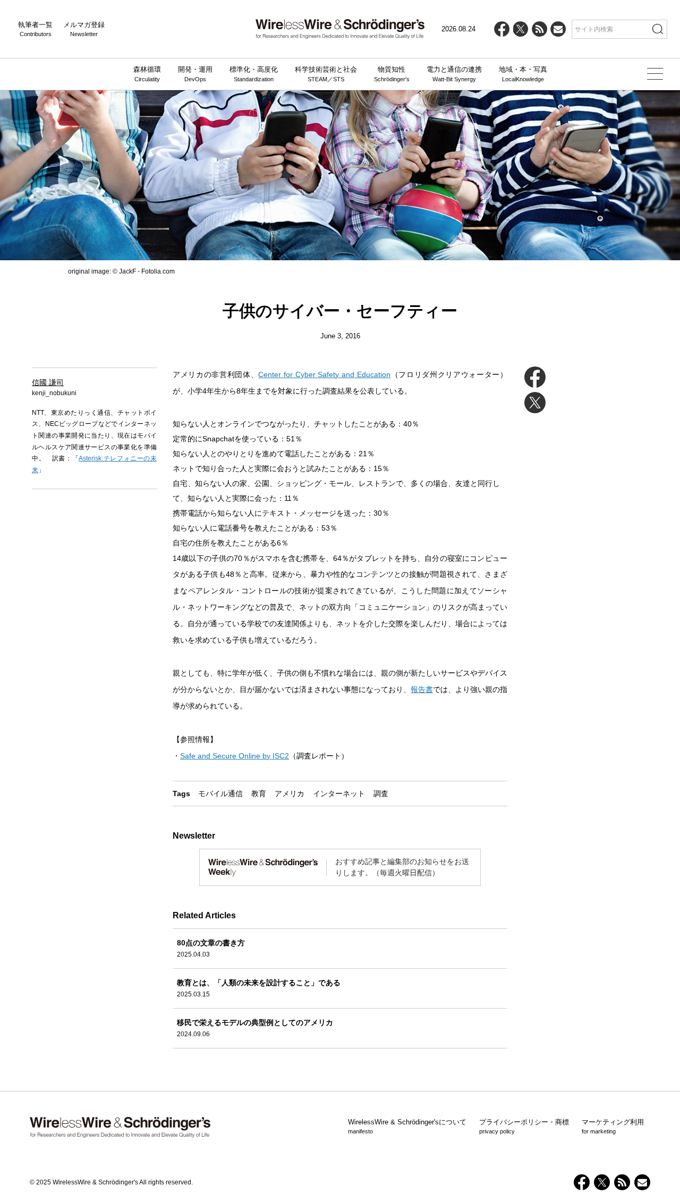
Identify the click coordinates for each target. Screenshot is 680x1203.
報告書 (422, 689)
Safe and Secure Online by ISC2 (234, 756)
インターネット (339, 793)
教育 (258, 793)
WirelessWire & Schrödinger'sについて (407, 1126)
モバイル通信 (220, 793)
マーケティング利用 (613, 1126)
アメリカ (289, 793)
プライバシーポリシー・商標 (524, 1126)
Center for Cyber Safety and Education (324, 374)
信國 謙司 (48, 382)
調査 (380, 793)
